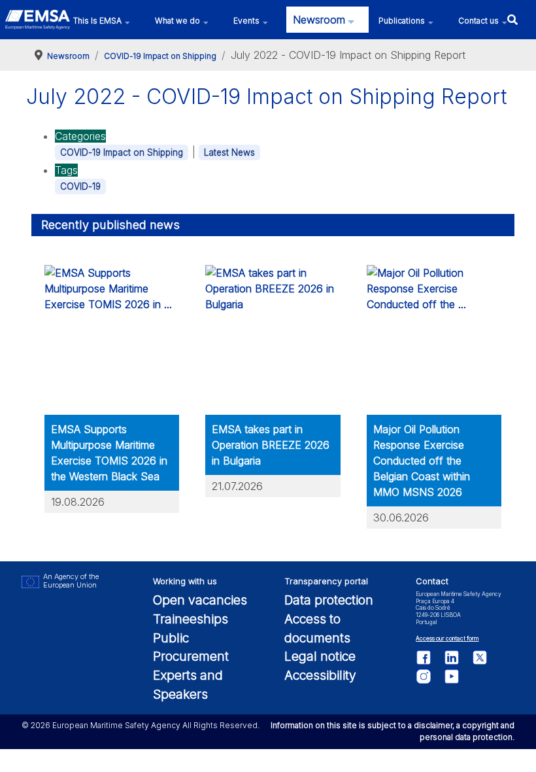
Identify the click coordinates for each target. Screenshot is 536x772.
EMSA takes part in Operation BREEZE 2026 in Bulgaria (270, 445)
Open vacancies (200, 600)
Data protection (328, 600)
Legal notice (320, 656)
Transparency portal (326, 581)
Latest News (229, 152)
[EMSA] (37, 19)
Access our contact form (447, 638)
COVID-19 (80, 186)
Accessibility (320, 675)
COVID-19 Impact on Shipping (121, 152)
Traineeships (190, 619)
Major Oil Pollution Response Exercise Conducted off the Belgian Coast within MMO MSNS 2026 (421, 461)
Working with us (185, 581)
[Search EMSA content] (512, 19)
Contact (432, 581)
